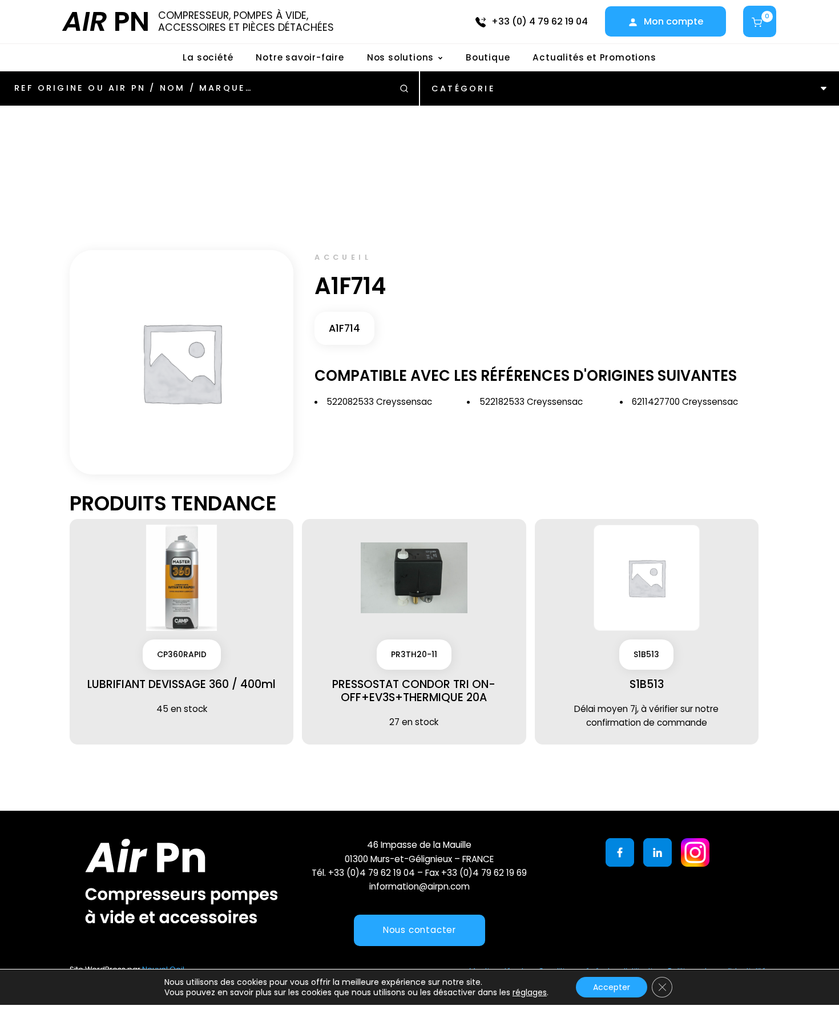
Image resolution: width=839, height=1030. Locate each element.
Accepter (611, 987)
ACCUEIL (343, 257)
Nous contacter (419, 930)
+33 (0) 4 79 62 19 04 (539, 21)
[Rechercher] (404, 88)
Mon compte (673, 21)
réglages (530, 992)
